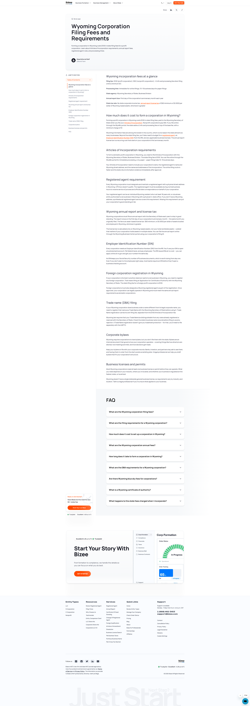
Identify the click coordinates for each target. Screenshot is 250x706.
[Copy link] (182, 10)
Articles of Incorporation (133, 123)
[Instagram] (76, 661)
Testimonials (90, 615)
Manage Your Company (134, 612)
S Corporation (70, 609)
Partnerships (131, 631)
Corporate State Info (92, 625)
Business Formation (82, 3)
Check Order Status (133, 615)
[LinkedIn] (92, 661)
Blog (128, 621)
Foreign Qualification (112, 623)
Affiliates (129, 634)
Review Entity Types (133, 609)
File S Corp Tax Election (113, 642)
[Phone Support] (162, 3)
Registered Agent (111, 606)
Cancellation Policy (163, 623)
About (128, 625)
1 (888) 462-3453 (166, 612)
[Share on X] (176, 10)
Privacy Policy (161, 627)
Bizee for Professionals (134, 628)
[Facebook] (81, 661)
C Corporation (70, 612)
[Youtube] (98, 661)
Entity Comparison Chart (93, 618)
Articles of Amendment (113, 626)
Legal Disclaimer (162, 630)
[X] (87, 661)
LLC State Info (90, 621)
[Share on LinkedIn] (171, 10)
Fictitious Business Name (114, 639)
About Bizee (117, 3)
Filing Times (89, 609)
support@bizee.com (167, 614)
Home (128, 606)
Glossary (160, 633)
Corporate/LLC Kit (91, 628)
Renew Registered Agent (93, 606)
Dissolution (109, 629)
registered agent (168, 135)
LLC (67, 606)
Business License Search (114, 632)
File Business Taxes (112, 636)
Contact (159, 620)
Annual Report (110, 609)
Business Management (101, 3)
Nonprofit (69, 615)
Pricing (129, 618)
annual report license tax (150, 103)
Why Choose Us (91, 612)
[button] (79, 80)
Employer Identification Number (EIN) (120, 138)
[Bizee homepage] (69, 2)
